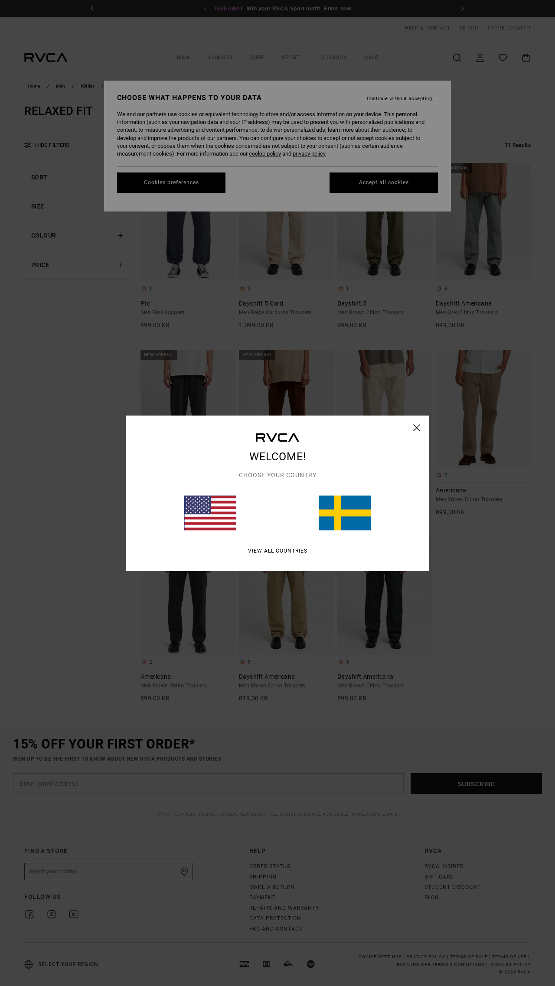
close (417, 427)
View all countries (277, 550)
